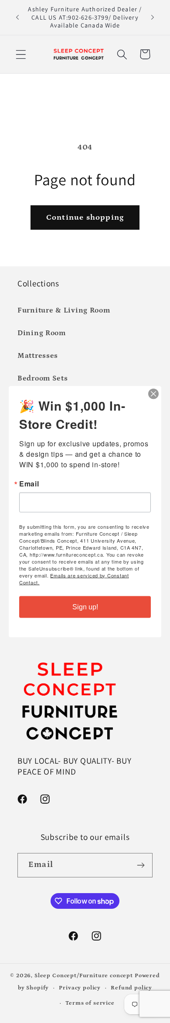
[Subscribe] (140, 865)
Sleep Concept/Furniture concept (83, 975)
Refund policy (131, 988)
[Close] (153, 393)
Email (29, 483)
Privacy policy (80, 988)
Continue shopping (85, 217)
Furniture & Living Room (63, 310)
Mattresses (37, 356)
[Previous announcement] (17, 17)
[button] (21, 54)
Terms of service (89, 1003)
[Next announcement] (152, 17)
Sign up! (85, 606)
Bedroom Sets (42, 378)
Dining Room (41, 333)
